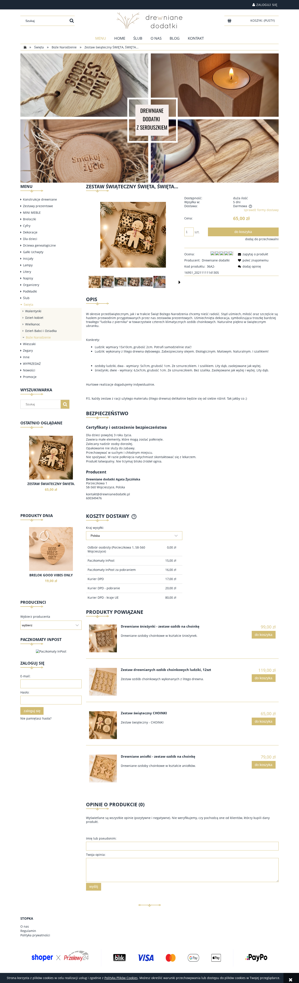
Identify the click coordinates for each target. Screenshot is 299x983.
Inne (26, 357)
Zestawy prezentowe (38, 206)
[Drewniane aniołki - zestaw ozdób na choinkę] (103, 768)
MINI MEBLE (32, 212)
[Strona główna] (149, 20)
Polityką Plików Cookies (121, 978)
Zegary (28, 350)
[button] (179, 282)
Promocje (30, 377)
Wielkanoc (32, 324)
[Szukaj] (72, 21)
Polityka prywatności (35, 935)
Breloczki (29, 219)
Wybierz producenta (35, 616)
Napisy (28, 278)
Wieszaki (29, 344)
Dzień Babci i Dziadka (41, 331)
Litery (27, 272)
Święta (28, 304)
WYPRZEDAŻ (32, 364)
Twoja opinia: (96, 854)
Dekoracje (30, 232)
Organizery (31, 285)
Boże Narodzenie (38, 337)
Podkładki (30, 291)
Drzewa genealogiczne (39, 245)
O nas (24, 926)
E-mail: (25, 676)
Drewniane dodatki (216, 260)
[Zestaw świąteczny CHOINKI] (103, 725)
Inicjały (28, 258)
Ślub (26, 298)
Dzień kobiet (34, 318)
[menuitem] (100, 38)
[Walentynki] (149, 118)
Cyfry (26, 226)
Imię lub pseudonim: (101, 838)
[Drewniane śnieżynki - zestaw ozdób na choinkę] (103, 638)
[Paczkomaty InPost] (51, 651)
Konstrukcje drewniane (40, 199)
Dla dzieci (30, 239)
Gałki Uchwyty (33, 252)
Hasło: (24, 692)
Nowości (29, 370)
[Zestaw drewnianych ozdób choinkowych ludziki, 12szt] (103, 682)
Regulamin (28, 931)
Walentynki (33, 311)
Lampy (28, 265)
